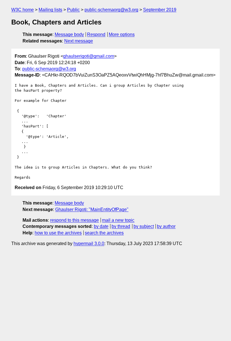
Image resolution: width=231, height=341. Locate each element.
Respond (96, 34)
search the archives (104, 232)
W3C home (22, 9)
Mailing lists (50, 9)
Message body (69, 34)
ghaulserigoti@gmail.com (88, 56)
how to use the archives (58, 232)
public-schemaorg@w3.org (111, 9)
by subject (144, 226)
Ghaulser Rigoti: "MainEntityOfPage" (91, 209)
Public (73, 9)
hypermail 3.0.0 (89, 243)
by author (166, 226)
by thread (121, 226)
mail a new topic (118, 220)
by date (101, 226)
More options (122, 34)
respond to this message (74, 220)
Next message (78, 41)
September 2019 (159, 9)
